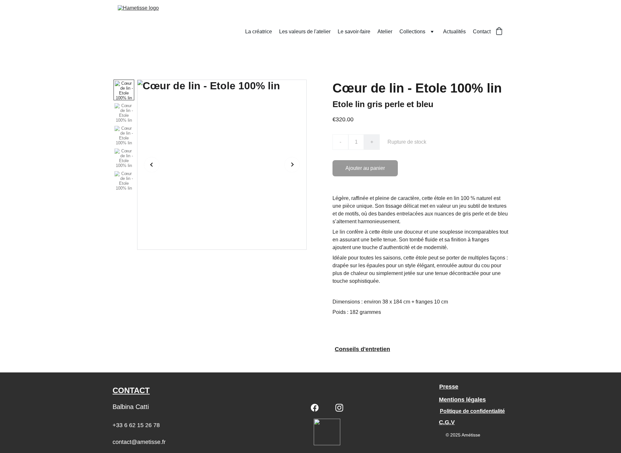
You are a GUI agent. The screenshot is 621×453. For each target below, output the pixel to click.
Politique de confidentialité (472, 411)
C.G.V (447, 422)
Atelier (384, 31)
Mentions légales (462, 399)
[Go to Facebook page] (315, 408)
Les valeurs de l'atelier (305, 31)
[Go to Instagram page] (339, 408)
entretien (377, 349)
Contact (482, 31)
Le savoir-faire (354, 31)
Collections (412, 31)
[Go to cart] (499, 32)
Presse (448, 386)
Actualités (454, 31)
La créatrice (258, 31)
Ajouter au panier (365, 168)
